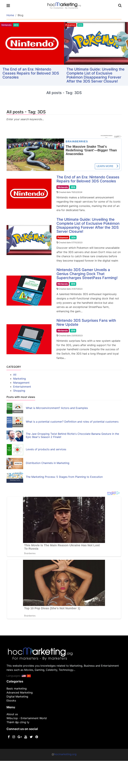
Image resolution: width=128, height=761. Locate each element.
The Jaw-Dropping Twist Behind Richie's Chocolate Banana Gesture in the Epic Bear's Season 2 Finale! (72, 435)
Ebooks (11, 700)
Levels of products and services (46, 449)
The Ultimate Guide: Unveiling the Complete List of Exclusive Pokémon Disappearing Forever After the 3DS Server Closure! (95, 75)
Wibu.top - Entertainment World (26, 718)
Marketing (19, 378)
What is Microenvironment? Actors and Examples (57, 408)
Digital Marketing (17, 696)
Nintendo (63, 187)
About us (12, 714)
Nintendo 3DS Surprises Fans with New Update (86, 322)
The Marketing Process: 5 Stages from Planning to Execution (64, 476)
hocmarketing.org (65, 754)
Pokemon (63, 237)
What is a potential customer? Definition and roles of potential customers (72, 421)
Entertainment (22, 386)
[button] (24, 675)
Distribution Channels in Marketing (47, 463)
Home (10, 15)
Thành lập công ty (17, 722)
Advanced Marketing (19, 692)
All (14, 374)
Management (21, 382)
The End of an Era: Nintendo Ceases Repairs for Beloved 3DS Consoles (30, 73)
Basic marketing (16, 688)
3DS (73, 187)
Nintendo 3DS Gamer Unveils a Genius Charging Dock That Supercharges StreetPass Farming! (87, 274)
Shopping (19, 390)
